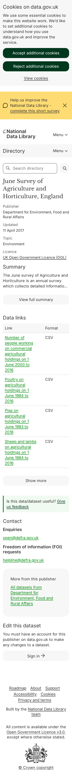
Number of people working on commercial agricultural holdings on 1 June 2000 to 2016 (19, 353)
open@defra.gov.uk (21, 537)
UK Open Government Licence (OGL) (34, 257)
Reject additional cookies (36, 66)
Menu (58, 134)
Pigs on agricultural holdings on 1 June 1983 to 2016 (17, 421)
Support (52, 688)
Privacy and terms (34, 700)
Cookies (48, 694)
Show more (36, 480)
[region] (36, 396)
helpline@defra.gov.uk (23, 560)
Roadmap (17, 688)
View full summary (36, 299)
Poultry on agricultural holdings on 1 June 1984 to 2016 (17, 390)
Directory (14, 151)
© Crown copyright (36, 767)
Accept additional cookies (36, 53)
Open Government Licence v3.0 (36, 732)
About (35, 688)
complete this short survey (35, 111)
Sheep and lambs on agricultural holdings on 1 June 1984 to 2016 (20, 452)
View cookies (36, 78)
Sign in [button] (34, 656)
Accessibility (25, 694)
